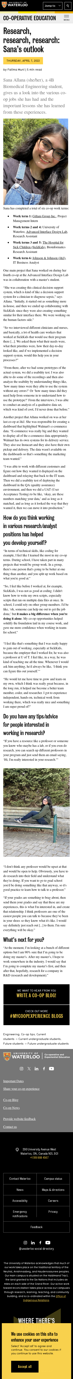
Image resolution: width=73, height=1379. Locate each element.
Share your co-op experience (21, 1088)
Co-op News (11, 1107)
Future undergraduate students (48, 1043)
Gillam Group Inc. (44, 216)
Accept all (25, 1366)
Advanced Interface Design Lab (46, 231)
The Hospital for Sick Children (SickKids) (38, 244)
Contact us (10, 1126)
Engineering (11, 1034)
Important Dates (13, 1081)
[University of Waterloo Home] (15, 6)
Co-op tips (28, 1034)
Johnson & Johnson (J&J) (48, 258)
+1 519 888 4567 (39, 1157)
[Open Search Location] (67, 6)
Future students (13, 1043)
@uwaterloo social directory (36, 1248)
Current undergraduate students (39, 1039)
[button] (52, 6)
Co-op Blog (10, 1100)
